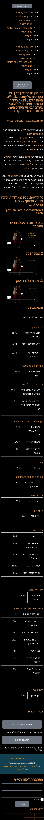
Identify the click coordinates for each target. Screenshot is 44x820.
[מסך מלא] (29, 814)
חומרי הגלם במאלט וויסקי (31, 384)
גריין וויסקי (38, 510)
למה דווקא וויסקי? (24, 20)
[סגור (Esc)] (9, 814)
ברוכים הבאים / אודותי (26, 12)
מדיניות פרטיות (21, 758)
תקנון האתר (30, 758)
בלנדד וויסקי (37, 530)
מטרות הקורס (26, 23)
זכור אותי (37, 799)
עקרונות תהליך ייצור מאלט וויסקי (28, 421)
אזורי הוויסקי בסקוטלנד (32, 365)
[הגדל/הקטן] (39, 814)
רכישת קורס (30, 35)
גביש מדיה (19, 769)
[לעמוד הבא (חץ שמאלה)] (29, 818)
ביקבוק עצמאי (36, 495)
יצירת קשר (31, 39)
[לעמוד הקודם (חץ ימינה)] (39, 818)
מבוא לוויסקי (37, 327)
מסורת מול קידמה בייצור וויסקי (29, 476)
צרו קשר (12, 758)
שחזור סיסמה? (36, 808)
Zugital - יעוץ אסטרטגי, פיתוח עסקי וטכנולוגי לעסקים (19, 766)
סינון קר (39, 462)
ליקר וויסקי (38, 689)
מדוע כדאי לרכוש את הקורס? (19, 27)
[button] (22, 327)
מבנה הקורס (26, 31)
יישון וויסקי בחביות (35, 589)
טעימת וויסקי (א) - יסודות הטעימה (28, 608)
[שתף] (19, 814)
